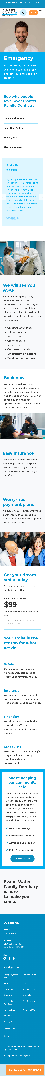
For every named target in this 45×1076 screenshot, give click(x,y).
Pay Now (7, 1016)
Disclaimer (8, 1036)
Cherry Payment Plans (10, 976)
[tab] (21, 119)
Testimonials (29, 1001)
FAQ (25, 983)
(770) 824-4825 (10, 933)
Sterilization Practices (8, 1002)
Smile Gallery (9, 1010)
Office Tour (8, 989)
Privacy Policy (9, 1021)
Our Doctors (29, 989)
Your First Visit (29, 1010)
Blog (5, 983)
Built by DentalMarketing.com (16, 1055)
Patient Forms (29, 975)
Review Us (8, 995)
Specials (27, 995)
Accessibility (9, 1029)
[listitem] (22, 192)
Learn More (22, 858)
